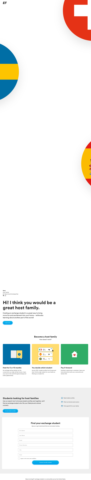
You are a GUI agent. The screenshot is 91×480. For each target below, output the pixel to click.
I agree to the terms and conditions (28, 458)
